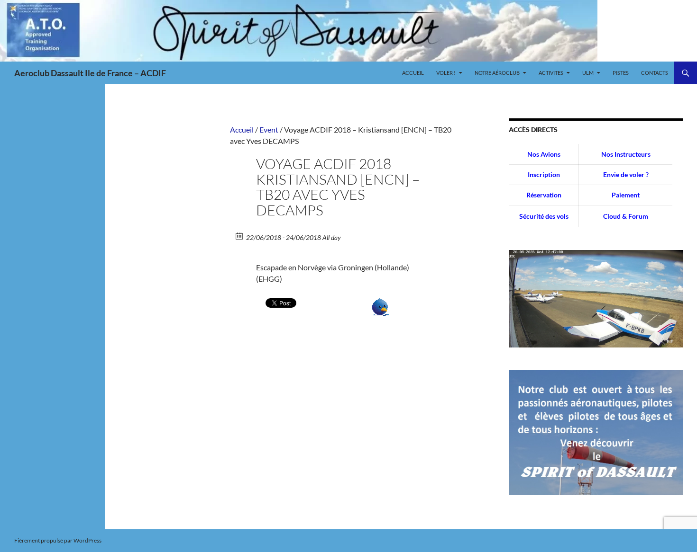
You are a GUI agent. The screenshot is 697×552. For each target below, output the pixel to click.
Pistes (621, 73)
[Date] (240, 235)
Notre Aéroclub (497, 73)
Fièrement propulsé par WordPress (57, 540)
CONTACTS (654, 73)
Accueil (413, 73)
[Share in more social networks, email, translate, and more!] (380, 306)
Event (268, 129)
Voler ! (446, 73)
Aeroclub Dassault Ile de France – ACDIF (90, 73)
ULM (588, 73)
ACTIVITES (551, 73)
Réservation (543, 195)
